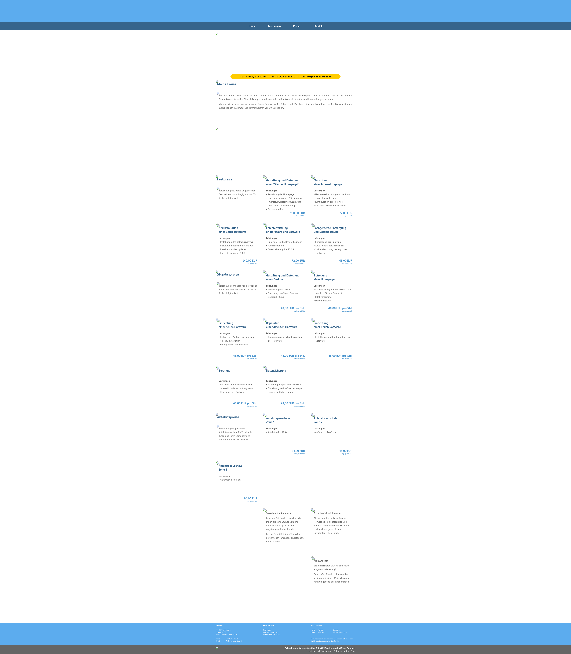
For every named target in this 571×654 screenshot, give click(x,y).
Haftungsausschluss (270, 632)
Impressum (267, 630)
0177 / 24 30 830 (231, 639)
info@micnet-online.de (233, 641)
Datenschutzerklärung (271, 634)
